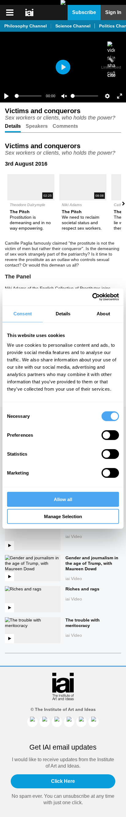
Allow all (63, 499)
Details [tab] (63, 313)
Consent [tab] (22, 313)
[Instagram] (57, 722)
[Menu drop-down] (9, 12)
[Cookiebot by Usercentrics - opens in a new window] (92, 297)
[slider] (28, 96)
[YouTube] (93, 722)
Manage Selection (63, 516)
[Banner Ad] (63, 2)
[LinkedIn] (32, 722)
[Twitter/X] (69, 722)
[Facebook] (44, 722)
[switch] (110, 435)
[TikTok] (81, 722)
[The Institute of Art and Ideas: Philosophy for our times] (30, 12)
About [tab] (103, 313)
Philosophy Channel (25, 25)
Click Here (63, 781)
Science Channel (73, 25)
